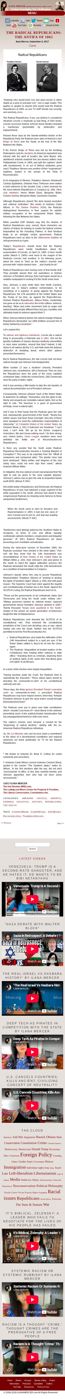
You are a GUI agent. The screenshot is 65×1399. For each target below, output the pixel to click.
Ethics (6, 1155)
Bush (59, 1137)
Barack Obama (46, 1137)
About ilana (14, 1384)
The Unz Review (11, 786)
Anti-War (17, 1137)
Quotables (38, 1384)
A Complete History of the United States (37, 424)
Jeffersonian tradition (48, 237)
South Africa (45, 1199)
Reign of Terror (11, 141)
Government (39, 1161)
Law (5, 1173)
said (40, 103)
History (37, 802)
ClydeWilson (38, 812)
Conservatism (12, 1143)
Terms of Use (43, 1387)
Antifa (41, 303)
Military (35, 1180)
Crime (42, 1143)
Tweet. (39, 20)
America (56, 798)
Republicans (19, 246)
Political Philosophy (49, 1186)
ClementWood (20, 812)
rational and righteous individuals (23, 335)
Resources (29, 1387)
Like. (28, 20)
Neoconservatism (24, 1186)
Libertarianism (45, 1173)
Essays (28, 1380)
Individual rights (35, 1167)
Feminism (14, 1155)
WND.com (26, 786)
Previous (6, 823)
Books (18, 1380)
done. (20, 112)
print (34, 46)
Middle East (26, 1180)
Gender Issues (26, 1161)
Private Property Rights (28, 1192)
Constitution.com (39, 792)
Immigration (15, 1167)
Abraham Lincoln (34, 798)
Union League (32, 436)
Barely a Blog (40, 1380)
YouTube (17, 1387)
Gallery (49, 1384)
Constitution (29, 1143)
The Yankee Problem (27, 207)
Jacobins (28, 153)
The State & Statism (29, 1204)
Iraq (47, 1167)
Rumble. (37, 25)
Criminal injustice (16, 802)
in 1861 (45, 338)
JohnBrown (54, 812)
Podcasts (26, 1384)
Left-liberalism (21, 1173)
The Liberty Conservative (16, 792)
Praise (52, 1380)
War (46, 1204)
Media (15, 1179)
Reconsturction (12, 816)
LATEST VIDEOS (32, 858)
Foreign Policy (36, 1155)
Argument (29, 1137)
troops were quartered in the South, (42, 608)
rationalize (29, 303)
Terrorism (56, 1199)
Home (9, 1380)
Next (60, 823)
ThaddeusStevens (33, 816)
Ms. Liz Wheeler (15, 733)
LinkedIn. (14, 20)
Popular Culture (11, 1192)
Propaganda (43, 1193)
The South (10, 805)
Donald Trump (40, 1149)
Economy (54, 1149)
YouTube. (22, 25)
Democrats (25, 1149)
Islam (52, 1168)
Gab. (51, 20)
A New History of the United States (40, 557)
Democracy (11, 1149)
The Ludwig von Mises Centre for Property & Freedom (30, 789)
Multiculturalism (46, 1180)
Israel (58, 1167)
